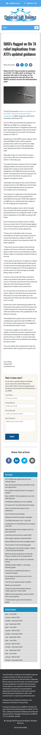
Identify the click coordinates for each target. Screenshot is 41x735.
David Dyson (24, 700)
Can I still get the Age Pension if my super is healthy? (19, 492)
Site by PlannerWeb (20, 727)
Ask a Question (10, 418)
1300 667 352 (31, 3)
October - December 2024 (13, 634)
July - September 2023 (12, 650)
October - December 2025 (13, 621)
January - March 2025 (12, 630)
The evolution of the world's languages (18, 545)
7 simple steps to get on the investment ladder (18, 601)
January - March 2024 (12, 644)
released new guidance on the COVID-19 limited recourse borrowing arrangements (20, 114)
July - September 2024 (12, 637)
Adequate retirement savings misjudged (18, 517)
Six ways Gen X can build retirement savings (19, 505)
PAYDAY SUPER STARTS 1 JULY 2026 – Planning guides (18, 566)
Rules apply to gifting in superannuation (18, 538)
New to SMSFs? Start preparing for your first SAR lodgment (19, 497)
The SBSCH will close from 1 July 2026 (18, 520)
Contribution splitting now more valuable (18, 502)
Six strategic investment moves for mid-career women (18, 577)
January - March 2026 (12, 617)
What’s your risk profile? (13, 585)
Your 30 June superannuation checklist (18, 582)
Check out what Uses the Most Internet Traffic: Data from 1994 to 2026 (18, 590)
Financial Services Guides (11, 700)
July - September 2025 (12, 624)
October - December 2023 (13, 647)
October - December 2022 (13, 660)
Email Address (10, 403)
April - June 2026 (11, 614)
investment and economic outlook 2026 (18, 535)
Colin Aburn (14, 702)
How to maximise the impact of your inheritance (17, 509)
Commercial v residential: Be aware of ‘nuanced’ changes (17, 572)
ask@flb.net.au (14, 3)
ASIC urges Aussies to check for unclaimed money (19, 561)
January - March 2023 (12, 657)
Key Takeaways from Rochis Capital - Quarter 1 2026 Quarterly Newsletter (20, 549)
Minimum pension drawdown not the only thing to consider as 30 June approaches (19, 555)
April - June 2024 (11, 640)
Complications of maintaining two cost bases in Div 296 (20, 525)
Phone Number (10, 410)
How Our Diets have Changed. (15, 514)
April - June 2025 (11, 627)
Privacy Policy (23, 702)
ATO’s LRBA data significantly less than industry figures (18, 480)
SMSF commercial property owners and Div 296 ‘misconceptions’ (19, 595)
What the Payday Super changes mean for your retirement (19, 531)
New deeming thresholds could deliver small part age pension (19, 486)
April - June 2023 (11, 653)
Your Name (9, 395)
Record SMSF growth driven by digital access (20, 541)
